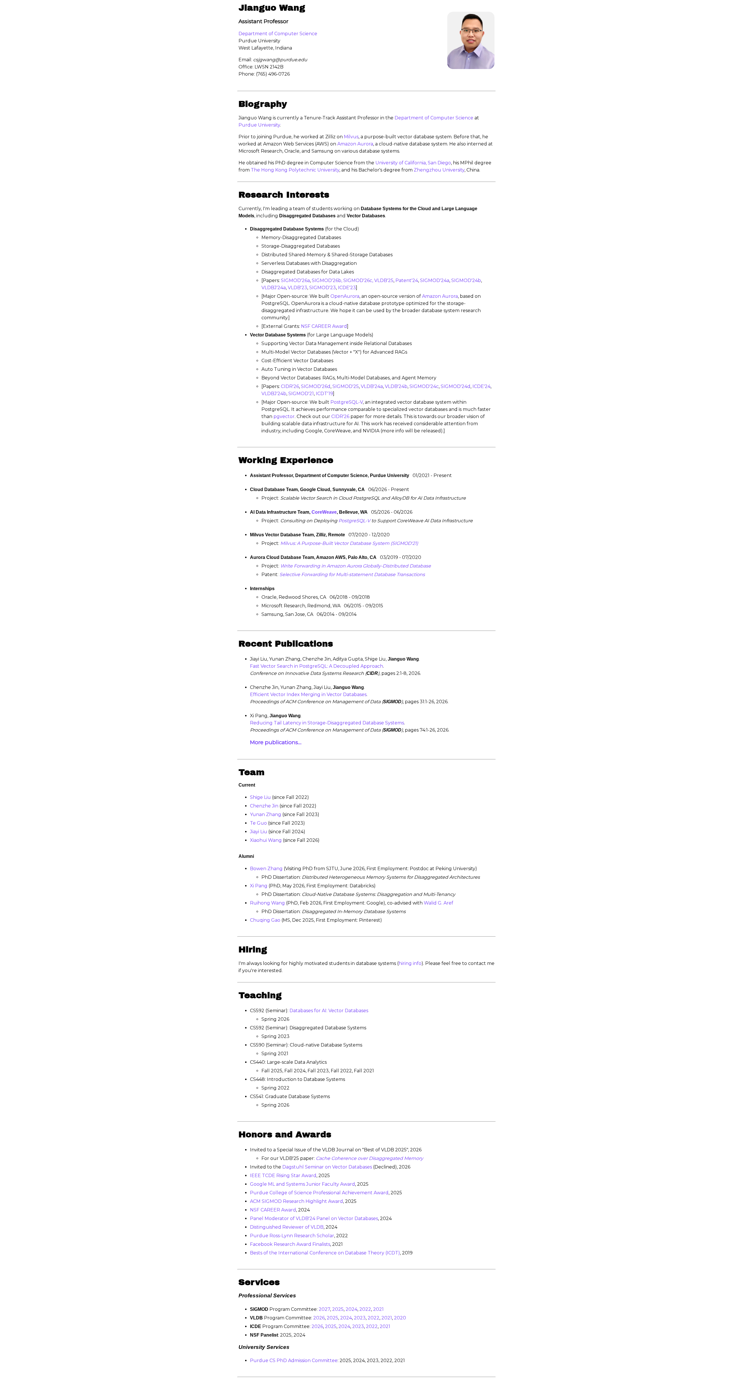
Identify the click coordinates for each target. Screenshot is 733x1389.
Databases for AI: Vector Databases (328, 1010)
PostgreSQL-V (346, 402)
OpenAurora (344, 296)
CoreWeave (324, 512)
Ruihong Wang (267, 903)
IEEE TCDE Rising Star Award (283, 1175)
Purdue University (259, 125)
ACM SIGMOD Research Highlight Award (296, 1201)
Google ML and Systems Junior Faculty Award (302, 1184)
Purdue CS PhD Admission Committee (294, 1360)
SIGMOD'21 (301, 393)
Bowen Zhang (266, 868)
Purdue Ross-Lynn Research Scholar (292, 1235)
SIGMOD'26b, (327, 280)
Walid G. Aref (438, 903)
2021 (378, 1309)
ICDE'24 (481, 386)
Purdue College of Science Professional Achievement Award (319, 1192)
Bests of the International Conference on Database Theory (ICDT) (325, 1253)
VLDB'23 (297, 287)
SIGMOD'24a (434, 280)
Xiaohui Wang (266, 840)
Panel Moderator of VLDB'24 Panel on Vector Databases (314, 1218)
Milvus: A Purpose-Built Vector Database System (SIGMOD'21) (349, 543)
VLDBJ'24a (273, 287)
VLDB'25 (383, 280)
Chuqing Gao (265, 920)
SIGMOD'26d (315, 386)
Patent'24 (406, 280)
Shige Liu (260, 797)
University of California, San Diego (413, 163)
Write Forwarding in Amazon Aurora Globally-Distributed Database (355, 566)
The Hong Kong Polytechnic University (295, 170)
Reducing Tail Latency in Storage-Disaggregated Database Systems (327, 723)
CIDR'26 (290, 386)
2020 (400, 1318)
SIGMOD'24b (466, 280)
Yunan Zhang (265, 814)
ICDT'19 (324, 393)
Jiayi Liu (258, 831)
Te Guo (259, 823)
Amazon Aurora (355, 144)
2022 (365, 1309)
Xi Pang (258, 885)
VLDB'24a (372, 386)
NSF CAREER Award (324, 326)
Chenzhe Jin (264, 806)
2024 (351, 1309)
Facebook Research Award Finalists (290, 1244)
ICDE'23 (347, 287)
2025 (338, 1309)
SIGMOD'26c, (358, 280)
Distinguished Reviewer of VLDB (287, 1227)
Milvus (351, 136)
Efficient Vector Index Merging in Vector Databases (308, 694)
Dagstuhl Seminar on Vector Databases (327, 1167)
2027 (324, 1309)
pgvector (284, 416)
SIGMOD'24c (424, 386)
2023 (360, 1318)
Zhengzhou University (439, 170)
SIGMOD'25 (345, 386)
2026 (319, 1318)
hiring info (410, 963)
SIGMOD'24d (455, 386)
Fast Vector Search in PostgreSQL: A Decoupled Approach (316, 666)
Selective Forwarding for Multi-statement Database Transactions (352, 574)
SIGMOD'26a (295, 280)
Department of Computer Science (278, 33)
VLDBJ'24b (273, 393)
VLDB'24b (396, 386)
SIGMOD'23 (322, 287)
